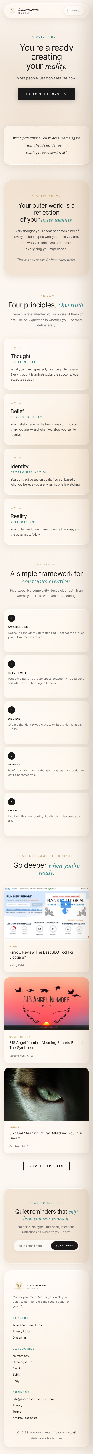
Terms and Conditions (27, 1325)
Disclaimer (19, 1337)
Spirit (16, 1374)
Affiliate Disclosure (25, 1418)
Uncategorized (22, 1362)
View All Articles (47, 1166)
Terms (17, 1411)
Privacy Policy (22, 1331)
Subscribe (64, 1245)
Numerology (21, 1355)
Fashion (18, 1368)
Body (16, 1381)
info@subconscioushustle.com (33, 1399)
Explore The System (46, 94)
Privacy (17, 1405)
